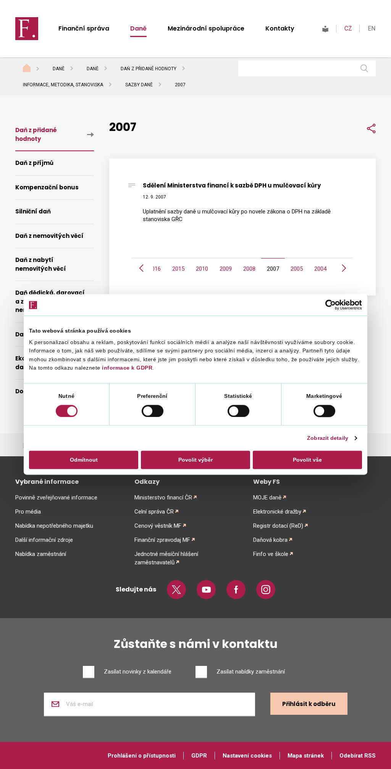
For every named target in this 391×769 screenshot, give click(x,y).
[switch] (152, 411)
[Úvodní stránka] (34, 69)
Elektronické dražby (277, 511)
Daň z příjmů (34, 163)
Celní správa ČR (154, 511)
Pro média (28, 511)
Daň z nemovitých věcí (49, 236)
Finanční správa (83, 28)
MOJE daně (267, 497)
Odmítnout (84, 460)
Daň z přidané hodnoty (148, 68)
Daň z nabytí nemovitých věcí (40, 264)
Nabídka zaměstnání (40, 554)
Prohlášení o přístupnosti (142, 755)
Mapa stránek (306, 755)
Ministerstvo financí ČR (163, 497)
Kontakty (279, 28)
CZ (348, 28)
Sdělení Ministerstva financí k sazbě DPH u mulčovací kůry (232, 185)
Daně (138, 28)
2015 (178, 268)
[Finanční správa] (26, 28)
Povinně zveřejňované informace (56, 497)
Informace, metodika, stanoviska (63, 84)
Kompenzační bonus (47, 187)
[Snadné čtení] (325, 28)
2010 (202, 268)
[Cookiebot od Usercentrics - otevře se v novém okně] (328, 305)
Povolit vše (307, 460)
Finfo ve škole (270, 554)
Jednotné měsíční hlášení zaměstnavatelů (166, 558)
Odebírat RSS (357, 755)
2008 (249, 268)
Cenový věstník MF (157, 525)
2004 (320, 268)
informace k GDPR (126, 368)
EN (371, 28)
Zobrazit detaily (327, 438)
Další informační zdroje (44, 539)
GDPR (199, 755)
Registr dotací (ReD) (278, 525)
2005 (297, 268)
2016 (155, 268)
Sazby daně (139, 84)
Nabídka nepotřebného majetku (54, 525)
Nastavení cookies (247, 755)
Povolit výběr (195, 460)
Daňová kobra (270, 539)
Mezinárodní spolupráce (206, 28)
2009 (226, 268)
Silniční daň (33, 211)
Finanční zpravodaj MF (162, 539)
